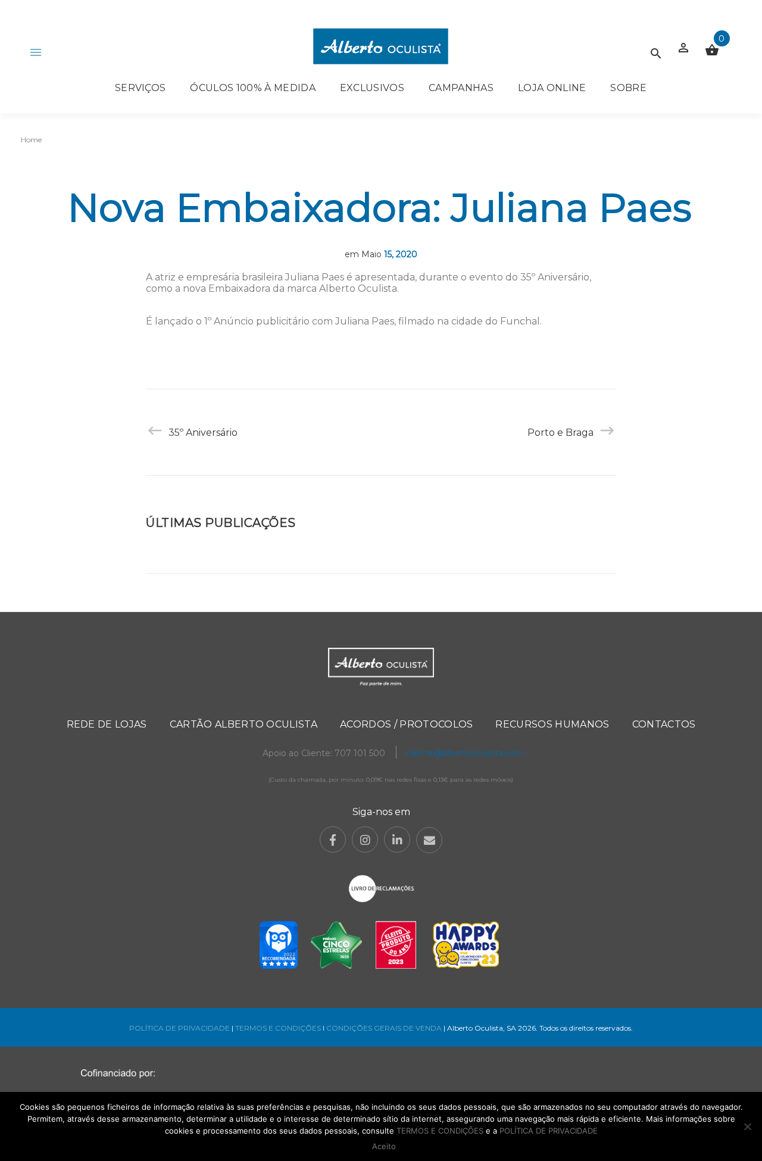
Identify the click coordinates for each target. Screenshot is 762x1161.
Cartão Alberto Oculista (243, 724)
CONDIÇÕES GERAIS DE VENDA (385, 1027)
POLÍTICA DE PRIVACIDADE (179, 1027)
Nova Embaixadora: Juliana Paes (380, 207)
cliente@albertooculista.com (464, 753)
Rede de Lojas (107, 724)
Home (31, 139)
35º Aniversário (203, 432)
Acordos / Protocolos (406, 724)
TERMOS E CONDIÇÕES (278, 1027)
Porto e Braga (560, 432)
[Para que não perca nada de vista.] (380, 46)
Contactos (664, 724)
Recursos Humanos (552, 724)
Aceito (384, 1146)
